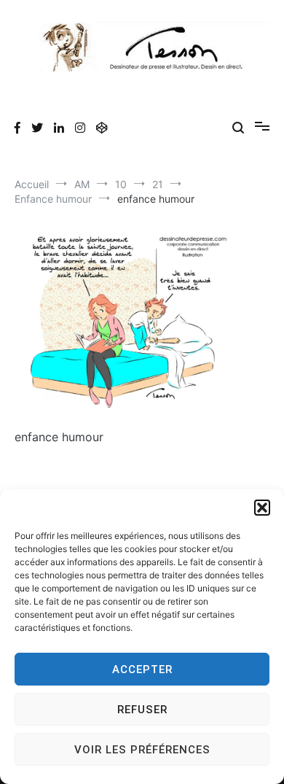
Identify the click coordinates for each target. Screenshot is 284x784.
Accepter (142, 669)
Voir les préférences (142, 749)
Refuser (142, 709)
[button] (262, 507)
